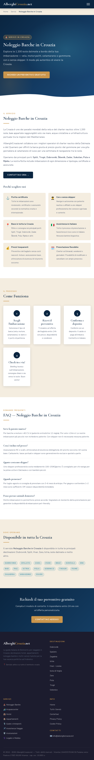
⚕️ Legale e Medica (11, 738)
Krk (82, 563)
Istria (26, 569)
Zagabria (10, 574)
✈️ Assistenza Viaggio (13, 728)
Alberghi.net (17, 4)
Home (5, 11)
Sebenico (49, 569)
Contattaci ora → (18, 175)
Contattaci (54, 714)
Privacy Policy (56, 719)
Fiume (74, 569)
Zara (37, 563)
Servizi (13, 11)
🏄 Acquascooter (10, 709)
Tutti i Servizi (55, 709)
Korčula (70, 563)
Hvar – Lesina (55, 666)
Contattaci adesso (47, 619)
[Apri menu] (88, 4)
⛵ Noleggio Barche (12, 704)
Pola (37, 569)
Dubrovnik (10, 563)
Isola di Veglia (56, 671)
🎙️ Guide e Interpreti (12, 723)
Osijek (39, 574)
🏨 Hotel (7, 714)
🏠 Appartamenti (10, 719)
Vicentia (57, 752)
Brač (58, 563)
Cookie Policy (55, 723)
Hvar (48, 563)
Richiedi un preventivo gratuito (26, 74)
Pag (16, 569)
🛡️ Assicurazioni (10, 733)
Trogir (63, 569)
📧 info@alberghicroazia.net (62, 736)
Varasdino (25, 574)
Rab (7, 569)
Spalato (25, 563)
